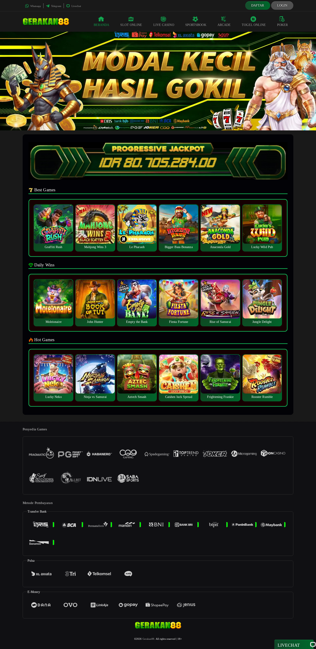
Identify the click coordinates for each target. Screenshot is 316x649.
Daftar (257, 5)
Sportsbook (195, 25)
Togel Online (254, 25)
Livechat (76, 6)
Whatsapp (35, 6)
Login (282, 5)
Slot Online (131, 25)
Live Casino (163, 25)
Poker (282, 25)
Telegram (55, 6)
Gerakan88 (149, 638)
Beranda (101, 25)
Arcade (224, 25)
